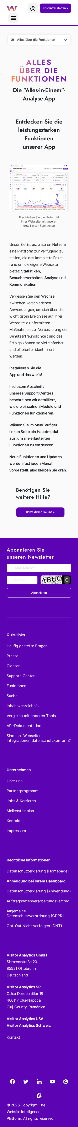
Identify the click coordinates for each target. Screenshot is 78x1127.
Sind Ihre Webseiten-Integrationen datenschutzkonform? (39, 738)
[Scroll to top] (67, 1103)
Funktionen (16, 686)
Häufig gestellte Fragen (27, 646)
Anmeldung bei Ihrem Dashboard (36, 881)
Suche (12, 696)
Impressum (16, 831)
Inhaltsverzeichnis (22, 706)
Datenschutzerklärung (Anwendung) (39, 891)
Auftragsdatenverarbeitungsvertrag (38, 901)
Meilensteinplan (20, 811)
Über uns (14, 781)
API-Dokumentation (24, 726)
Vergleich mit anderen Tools (31, 716)
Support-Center (21, 676)
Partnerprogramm (22, 791)
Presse (12, 656)
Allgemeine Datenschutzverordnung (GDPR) (35, 913)
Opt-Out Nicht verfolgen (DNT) (34, 926)
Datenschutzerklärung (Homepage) (38, 871)
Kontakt (14, 821)
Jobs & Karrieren (21, 801)
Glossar (13, 666)
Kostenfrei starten (54, 8)
